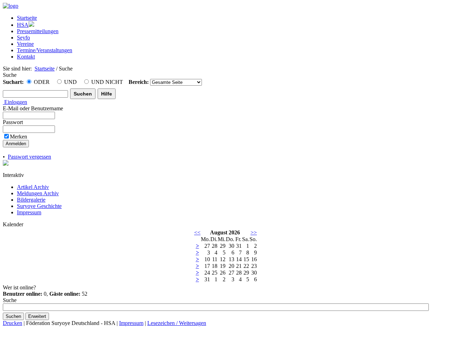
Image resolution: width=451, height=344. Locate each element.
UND (70, 82)
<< (197, 232)
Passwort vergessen (29, 157)
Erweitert (37, 316)
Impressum (29, 212)
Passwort (13, 122)
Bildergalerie (31, 200)
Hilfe (106, 94)
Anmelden (16, 143)
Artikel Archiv (33, 187)
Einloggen (15, 102)
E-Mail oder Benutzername (33, 108)
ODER (41, 82)
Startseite (45, 69)
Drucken (12, 323)
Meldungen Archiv (38, 193)
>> (254, 232)
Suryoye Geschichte (39, 206)
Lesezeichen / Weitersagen (176, 323)
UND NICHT (106, 82)
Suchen (83, 94)
